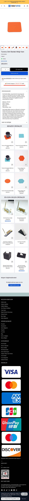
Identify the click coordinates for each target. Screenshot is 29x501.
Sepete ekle (19, 69)
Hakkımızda (3, 302)
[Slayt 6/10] (19, 47)
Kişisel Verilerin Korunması (6, 312)
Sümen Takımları (4, 345)
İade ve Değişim (4, 335)
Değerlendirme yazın (14, 285)
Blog (2, 333)
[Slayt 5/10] (16, 47)
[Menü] (1, 5)
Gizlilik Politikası (4, 306)
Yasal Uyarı (3, 310)
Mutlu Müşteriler (4, 318)
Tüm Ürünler (3, 355)
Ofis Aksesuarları (4, 349)
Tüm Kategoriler (4, 357)
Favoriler (3, 331)
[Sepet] (27, 5)
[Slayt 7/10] (23, 47)
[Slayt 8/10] (26, 47)
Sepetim (3, 329)
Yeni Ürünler (3, 343)
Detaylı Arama (4, 314)
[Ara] (4, 5)
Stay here (24, 498)
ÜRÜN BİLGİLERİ (6, 91)
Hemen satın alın (14, 73)
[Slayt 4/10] (12, 47)
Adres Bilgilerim (4, 327)
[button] (4, 61)
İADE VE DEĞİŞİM (6, 122)
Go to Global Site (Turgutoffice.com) (10, 498)
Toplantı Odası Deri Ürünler (7, 353)
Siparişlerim (3, 325)
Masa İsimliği (4, 347)
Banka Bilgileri (4, 337)
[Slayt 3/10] (9, 47)
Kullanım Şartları (4, 304)
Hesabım (3, 323)
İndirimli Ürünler (4, 359)
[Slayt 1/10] (2, 47)
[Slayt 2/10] (5, 47)
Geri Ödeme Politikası (5, 308)
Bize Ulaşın (3, 316)
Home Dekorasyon (5, 351)
